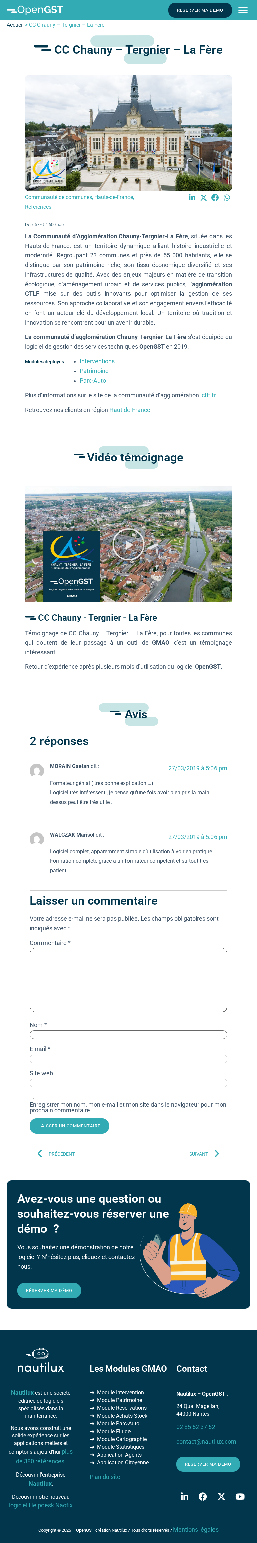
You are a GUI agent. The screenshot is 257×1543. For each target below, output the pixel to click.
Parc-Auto (93, 380)
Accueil (15, 25)
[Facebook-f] (203, 1496)
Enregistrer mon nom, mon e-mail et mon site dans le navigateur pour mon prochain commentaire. (128, 1108)
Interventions (97, 361)
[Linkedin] (184, 1496)
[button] (242, 10)
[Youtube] (240, 1496)
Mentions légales (196, 1529)
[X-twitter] (221, 1496)
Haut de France (129, 410)
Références (38, 207)
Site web (41, 1074)
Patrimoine (94, 371)
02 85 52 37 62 (195, 1427)
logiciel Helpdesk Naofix (41, 1505)
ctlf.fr (209, 395)
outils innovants (108, 293)
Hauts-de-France (113, 197)
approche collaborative (100, 303)
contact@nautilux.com (206, 1441)
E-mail (40, 1049)
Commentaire (50, 943)
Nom (38, 1025)
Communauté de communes (58, 197)
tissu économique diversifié (174, 265)
